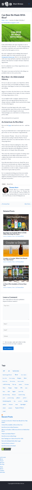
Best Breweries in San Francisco (10, 427)
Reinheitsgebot (7, 401)
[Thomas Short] (5, 190)
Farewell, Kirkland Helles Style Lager (11, 441)
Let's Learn (3, 457)
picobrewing (11, 398)
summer (10, 408)
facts (9, 125)
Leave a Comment (7, 236)
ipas (26, 388)
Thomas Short (13, 187)
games (20, 384)
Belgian (19, 378)
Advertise (2, 472)
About (1, 468)
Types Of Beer (19, 408)
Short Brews (18, 4)
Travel (1, 461)
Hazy (4, 388)
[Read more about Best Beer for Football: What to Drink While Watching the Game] (16, 222)
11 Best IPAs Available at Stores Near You (15, 284)
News (1, 459)
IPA (21, 388)
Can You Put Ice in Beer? (8, 443)
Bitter (25, 378)
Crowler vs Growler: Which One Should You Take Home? (15, 259)
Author (3, 184)
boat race (5, 381)
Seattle (26, 401)
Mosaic (14, 394)
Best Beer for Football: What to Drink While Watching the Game (14, 233)
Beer (14, 236)
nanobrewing (21, 394)
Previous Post (5, 204)
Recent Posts (10, 184)
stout (4, 408)
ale (9, 371)
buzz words (21, 381)
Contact (2, 470)
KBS (9, 391)
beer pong (12, 378)
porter (24, 398)
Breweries (12, 381)
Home (1, 467)
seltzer (4, 404)
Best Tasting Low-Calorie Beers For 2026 (12, 438)
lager (14, 391)
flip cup (14, 384)
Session (11, 404)
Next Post (28, 204)
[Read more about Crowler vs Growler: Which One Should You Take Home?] (16, 248)
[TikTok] (31, 476)
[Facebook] (27, 476)
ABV (4, 371)
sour (16, 404)
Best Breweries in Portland (9, 445)
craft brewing (6, 384)
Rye (15, 401)
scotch (20, 401)
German (27, 384)
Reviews (2, 462)
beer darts (23, 374)
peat (4, 398)
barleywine (16, 371)
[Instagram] (24, 476)
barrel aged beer (7, 374)
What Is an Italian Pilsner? (8, 433)
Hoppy (10, 388)
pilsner (18, 398)
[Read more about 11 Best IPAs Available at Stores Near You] (16, 273)
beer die (5, 378)
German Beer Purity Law (8, 57)
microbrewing (6, 394)
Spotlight (23, 404)
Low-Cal (20, 391)
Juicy (4, 391)
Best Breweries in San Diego (9, 436)
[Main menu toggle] (29, 3)
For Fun (2, 464)
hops (16, 388)
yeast (4, 411)
